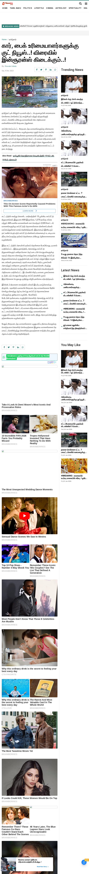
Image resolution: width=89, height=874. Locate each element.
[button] (86, 3)
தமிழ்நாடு (12, 39)
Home (5, 8)
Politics (27, 8)
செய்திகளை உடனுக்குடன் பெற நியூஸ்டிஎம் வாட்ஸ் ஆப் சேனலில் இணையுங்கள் (27, 357)
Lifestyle (39, 8)
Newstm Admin (10, 66)
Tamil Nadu (15, 8)
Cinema (49, 8)
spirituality (75, 8)
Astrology (61, 8)
